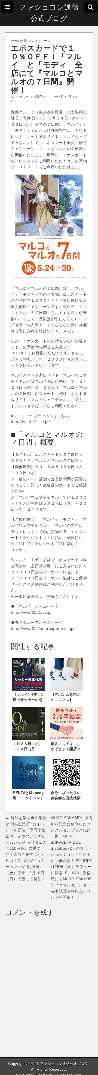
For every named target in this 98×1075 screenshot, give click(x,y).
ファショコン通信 (29, 97)
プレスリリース (39, 40)
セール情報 (19, 40)
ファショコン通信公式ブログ (49, 13)
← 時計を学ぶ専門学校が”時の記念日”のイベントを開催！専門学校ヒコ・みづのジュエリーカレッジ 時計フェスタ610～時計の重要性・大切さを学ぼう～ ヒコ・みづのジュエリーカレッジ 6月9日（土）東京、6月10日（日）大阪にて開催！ (26, 848)
